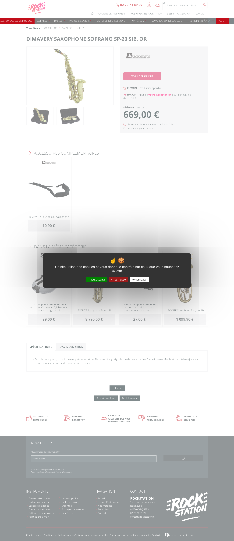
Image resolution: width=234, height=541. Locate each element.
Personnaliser (139, 279)
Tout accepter (98, 279)
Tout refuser (120, 279)
